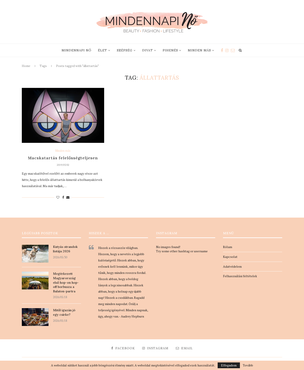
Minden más (199, 50)
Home (26, 66)
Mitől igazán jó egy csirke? (64, 312)
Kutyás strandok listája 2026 (65, 249)
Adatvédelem (232, 266)
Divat (147, 50)
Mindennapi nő (76, 50)
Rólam (227, 247)
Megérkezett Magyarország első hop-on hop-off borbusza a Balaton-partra (66, 282)
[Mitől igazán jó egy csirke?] (35, 317)
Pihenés (170, 50)
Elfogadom (229, 365)
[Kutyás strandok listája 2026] (35, 254)
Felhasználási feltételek (240, 276)
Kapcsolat (230, 257)
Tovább (248, 365)
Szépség (124, 50)
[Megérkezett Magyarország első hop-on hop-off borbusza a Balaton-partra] (35, 280)
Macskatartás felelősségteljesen (63, 157)
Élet (102, 50)
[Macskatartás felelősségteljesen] (63, 115)
